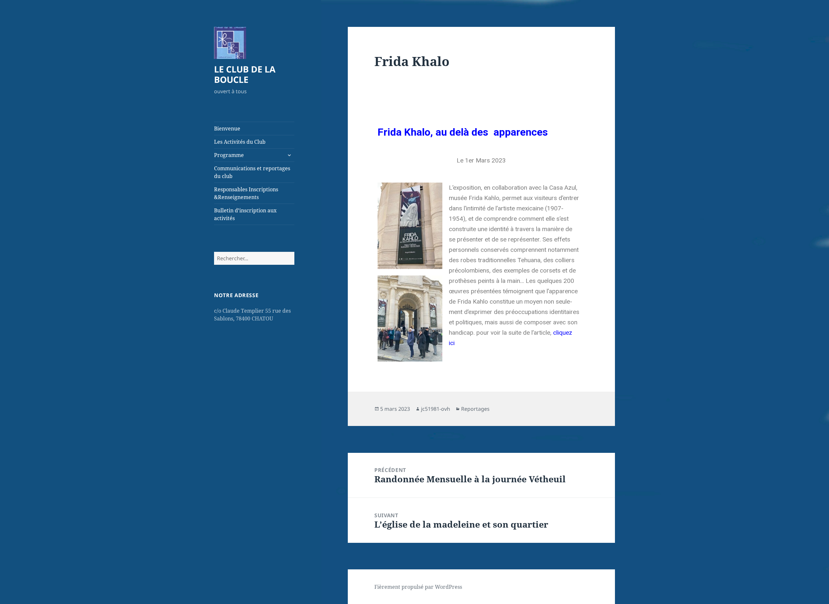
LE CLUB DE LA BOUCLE (245, 74)
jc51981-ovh (435, 408)
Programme (229, 155)
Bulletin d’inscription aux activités (245, 214)
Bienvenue (227, 128)
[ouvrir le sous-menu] (289, 155)
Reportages (475, 408)
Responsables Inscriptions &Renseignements (246, 193)
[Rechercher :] (254, 258)
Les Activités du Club (240, 141)
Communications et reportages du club (252, 172)
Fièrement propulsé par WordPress (418, 586)
